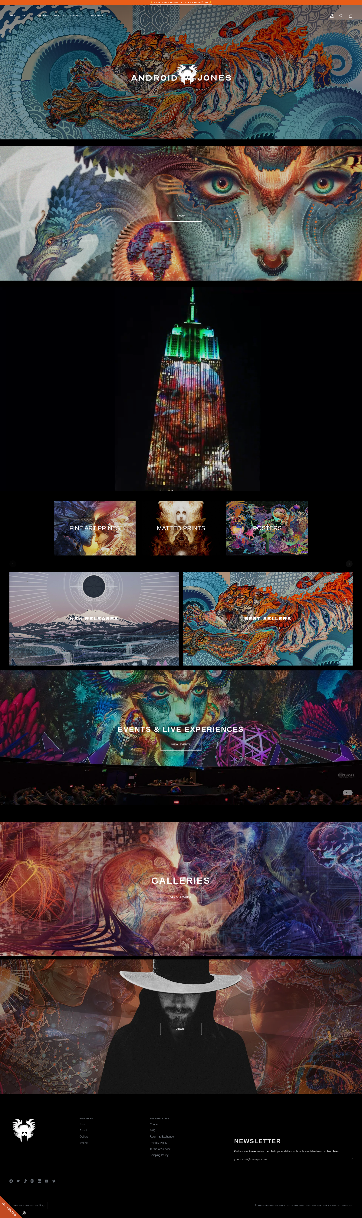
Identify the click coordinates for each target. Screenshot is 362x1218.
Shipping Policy (159, 1155)
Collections (295, 1205)
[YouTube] (46, 1181)
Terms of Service (160, 1149)
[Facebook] (11, 1181)
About (83, 1130)
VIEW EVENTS (181, 744)
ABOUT (181, 1028)
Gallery (84, 1136)
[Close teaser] (24, 1213)
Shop (83, 1124)
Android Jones (268, 1205)
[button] (14, 16)
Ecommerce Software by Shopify (329, 1205)
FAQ (152, 1130)
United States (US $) (27, 1205)
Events (84, 1142)
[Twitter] (18, 1181)
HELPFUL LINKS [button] (160, 1118)
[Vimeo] (53, 1181)
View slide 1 (346, 792)
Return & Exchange (162, 1136)
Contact (154, 1124)
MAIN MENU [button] (86, 1118)
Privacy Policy (158, 1142)
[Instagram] (32, 1181)
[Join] (349, 1159)
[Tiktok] (25, 1181)
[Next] (349, 563)
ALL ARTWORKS (181, 896)
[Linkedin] (39, 1181)
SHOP (181, 215)
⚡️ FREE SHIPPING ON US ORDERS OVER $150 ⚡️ (181, 2)
